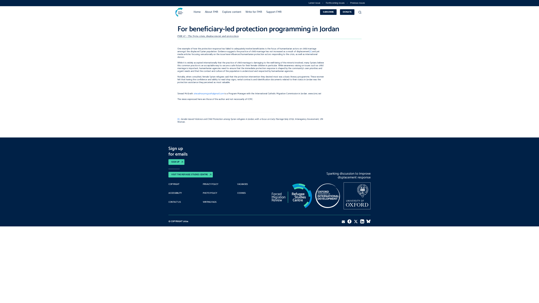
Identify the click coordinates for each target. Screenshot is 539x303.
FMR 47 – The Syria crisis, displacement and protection (208, 36)
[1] (310, 51)
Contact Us (174, 202)
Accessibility (175, 193)
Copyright (173, 184)
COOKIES (241, 193)
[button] (360, 12)
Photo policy (210, 193)
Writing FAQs (209, 202)
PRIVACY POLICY (210, 184)
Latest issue (314, 3)
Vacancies (242, 184)
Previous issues (357, 3)
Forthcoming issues (335, 3)
